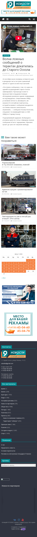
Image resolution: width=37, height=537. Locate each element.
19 (14, 268)
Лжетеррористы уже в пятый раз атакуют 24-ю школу (16, 217)
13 (18, 266)
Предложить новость (8, 448)
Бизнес (3, 392)
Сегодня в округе (6, 430)
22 (28, 268)
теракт (31, 75)
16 (33, 266)
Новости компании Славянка (12, 418)
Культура (4, 395)
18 (9, 268)
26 (14, 271)
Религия (3, 427)
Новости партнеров (7, 404)
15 (28, 266)
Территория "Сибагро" (10, 421)
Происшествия (6, 424)
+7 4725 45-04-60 (6, 378)
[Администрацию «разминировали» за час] (18, 172)
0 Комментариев (22, 73)
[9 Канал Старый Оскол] (3, 19)
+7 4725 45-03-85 (6, 369)
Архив (3, 389)
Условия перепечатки (8, 451)
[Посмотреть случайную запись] (34, 19)
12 (14, 266)
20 (18, 268)
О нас (3, 445)
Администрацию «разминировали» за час (17, 190)
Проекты (4, 416)
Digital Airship (15, 529)
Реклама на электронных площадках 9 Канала (16, 454)
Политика (4, 413)
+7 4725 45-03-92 (6, 376)
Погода (3, 410)
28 (23, 271)
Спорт (3, 433)
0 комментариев (17, 167)
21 (23, 268)
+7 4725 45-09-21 (6, 370)
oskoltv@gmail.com (7, 363)
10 (4, 266)
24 (4, 271)
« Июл (4, 278)
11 (9, 266)
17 (4, 268)
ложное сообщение (8, 75)
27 (18, 271)
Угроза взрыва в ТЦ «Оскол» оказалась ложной (15, 163)
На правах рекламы (7, 401)
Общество (6, 55)
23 (33, 268)
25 (9, 271)
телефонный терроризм (22, 75)
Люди (3, 398)
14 (23, 266)
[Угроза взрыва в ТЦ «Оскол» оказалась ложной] (18, 145)
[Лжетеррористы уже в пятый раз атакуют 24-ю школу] (18, 199)
